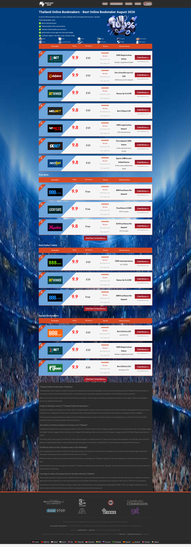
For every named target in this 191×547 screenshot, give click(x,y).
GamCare (122, 534)
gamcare (92, 530)
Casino (82, 38)
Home (105, 3)
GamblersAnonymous (134, 534)
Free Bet (129, 3)
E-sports (122, 38)
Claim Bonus (142, 57)
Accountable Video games (58, 526)
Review (105, 56)
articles (137, 3)
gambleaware (82, 530)
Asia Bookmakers (116, 3)
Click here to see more (94, 238)
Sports (43, 38)
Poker (63, 38)
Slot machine (143, 38)
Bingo (102, 38)
